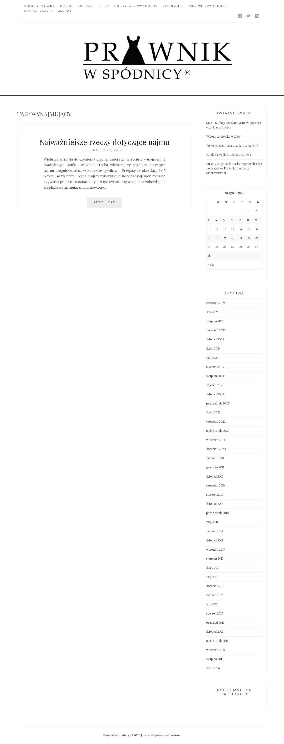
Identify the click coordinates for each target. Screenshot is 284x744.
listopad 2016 (214, 631)
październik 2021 (217, 431)
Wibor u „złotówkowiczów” (224, 136)
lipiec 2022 (213, 412)
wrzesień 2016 (215, 650)
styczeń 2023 (214, 385)
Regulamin (173, 5)
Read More (108, 204)
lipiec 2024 (213, 348)
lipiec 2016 (213, 668)
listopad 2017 (214, 540)
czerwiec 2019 (215, 485)
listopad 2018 (214, 504)
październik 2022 (217, 403)
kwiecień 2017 (215, 586)
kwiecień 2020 (216, 449)
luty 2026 (212, 312)
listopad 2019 (214, 476)
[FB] (240, 16)
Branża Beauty (38, 10)
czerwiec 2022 (216, 421)
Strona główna (39, 5)
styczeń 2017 (214, 613)
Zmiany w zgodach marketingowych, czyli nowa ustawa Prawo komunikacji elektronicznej (234, 168)
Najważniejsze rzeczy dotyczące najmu (105, 142)
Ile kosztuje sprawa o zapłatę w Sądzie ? (232, 146)
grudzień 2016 (215, 623)
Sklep (104, 5)
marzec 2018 (214, 531)
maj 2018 (212, 522)
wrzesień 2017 (215, 549)
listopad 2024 (215, 339)
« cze (211, 264)
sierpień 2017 (214, 558)
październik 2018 (217, 513)
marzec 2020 (215, 458)
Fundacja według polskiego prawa (228, 155)
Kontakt (86, 5)
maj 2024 (212, 358)
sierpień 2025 (215, 321)
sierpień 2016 (214, 659)
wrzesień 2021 (215, 440)
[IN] (257, 16)
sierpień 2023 (215, 376)
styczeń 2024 (215, 367)
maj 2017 (211, 577)
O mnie (66, 5)
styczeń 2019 (214, 494)
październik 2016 (217, 641)
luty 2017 (211, 604)
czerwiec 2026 (216, 303)
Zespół (65, 10)
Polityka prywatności (135, 5)
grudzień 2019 (215, 467)
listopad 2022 (215, 394)
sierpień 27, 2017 (104, 150)
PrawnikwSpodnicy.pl (118, 735)
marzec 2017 (214, 595)
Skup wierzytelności (208, 5)
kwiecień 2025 (215, 330)
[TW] (248, 16)
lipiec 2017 (213, 568)
